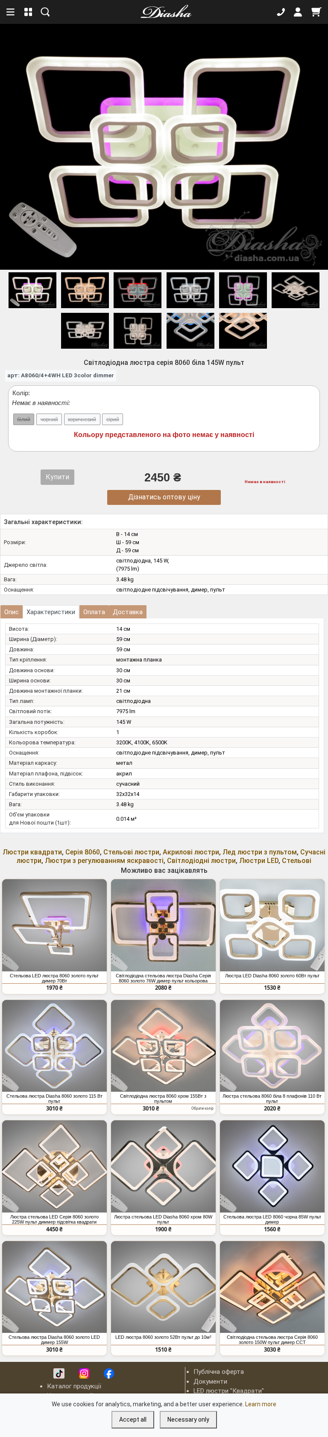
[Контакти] (281, 12)
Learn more (260, 1404)
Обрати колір (202, 1108)
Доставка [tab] (128, 612)
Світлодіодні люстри (201, 861)
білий (23, 420)
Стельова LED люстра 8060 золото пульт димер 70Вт (54, 978)
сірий (112, 420)
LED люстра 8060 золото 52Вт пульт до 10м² (163, 1337)
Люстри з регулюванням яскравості (104, 861)
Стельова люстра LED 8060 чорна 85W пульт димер (272, 1219)
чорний (49, 420)
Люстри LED (258, 861)
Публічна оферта (218, 1372)
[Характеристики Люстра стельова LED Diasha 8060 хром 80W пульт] (163, 1166)
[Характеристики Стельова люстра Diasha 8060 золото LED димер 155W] (54, 1287)
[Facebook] (109, 1373)
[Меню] (11, 12)
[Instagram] (84, 1373)
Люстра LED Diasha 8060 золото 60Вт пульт (272, 975)
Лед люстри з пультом (260, 852)
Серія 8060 (82, 852)
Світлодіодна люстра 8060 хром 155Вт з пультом (163, 1098)
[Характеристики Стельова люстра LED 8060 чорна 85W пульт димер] (272, 1166)
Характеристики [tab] (50, 612)
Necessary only (188, 1419)
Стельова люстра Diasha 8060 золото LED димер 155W (54, 1340)
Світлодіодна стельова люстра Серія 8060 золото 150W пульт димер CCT (272, 1340)
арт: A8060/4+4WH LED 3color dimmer (60, 375)
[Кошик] (316, 12)
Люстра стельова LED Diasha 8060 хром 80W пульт (163, 1219)
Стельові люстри (131, 852)
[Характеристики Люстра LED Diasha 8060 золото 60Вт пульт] (272, 925)
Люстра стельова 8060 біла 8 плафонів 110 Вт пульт (272, 1098)
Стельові (296, 861)
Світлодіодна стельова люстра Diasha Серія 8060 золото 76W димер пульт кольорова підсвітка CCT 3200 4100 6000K (163, 978)
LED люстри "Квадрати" (228, 1391)
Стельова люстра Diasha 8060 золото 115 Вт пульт (54, 1098)
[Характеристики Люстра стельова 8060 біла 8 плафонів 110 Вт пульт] (272, 1046)
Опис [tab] (11, 612)
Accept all (132, 1419)
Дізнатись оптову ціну (164, 497)
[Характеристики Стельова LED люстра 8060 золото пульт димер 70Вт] (54, 925)
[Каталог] (28, 12)
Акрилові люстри (191, 852)
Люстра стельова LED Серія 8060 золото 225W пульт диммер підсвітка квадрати (54, 1219)
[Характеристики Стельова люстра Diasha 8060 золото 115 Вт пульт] (54, 1046)
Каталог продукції (74, 1386)
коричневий (82, 420)
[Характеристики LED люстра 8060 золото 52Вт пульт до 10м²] (163, 1287)
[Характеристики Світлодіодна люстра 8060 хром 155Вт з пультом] (163, 1046)
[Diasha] (163, 12)
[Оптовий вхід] (298, 12)
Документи (210, 1381)
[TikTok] (58, 1373)
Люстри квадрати (32, 852)
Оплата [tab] (94, 612)
